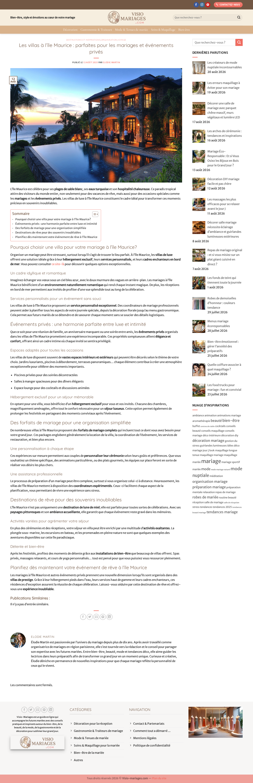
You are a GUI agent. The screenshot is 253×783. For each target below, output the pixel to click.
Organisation (109, 40)
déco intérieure (212, 435)
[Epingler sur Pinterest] (103, 617)
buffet (196, 426)
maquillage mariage (211, 455)
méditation (216, 476)
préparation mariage (209, 487)
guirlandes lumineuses (213, 445)
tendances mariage (222, 512)
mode (205, 469)
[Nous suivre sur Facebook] (196, 5)
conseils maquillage (212, 430)
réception (198, 502)
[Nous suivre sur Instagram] (202, 5)
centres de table (208, 426)
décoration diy (229, 435)
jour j (206, 450)
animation (210, 415)
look (212, 450)
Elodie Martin (111, 62)
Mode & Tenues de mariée (131, 29)
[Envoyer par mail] (96, 617)
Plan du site (159, 778)
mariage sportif (231, 462)
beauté (216, 421)
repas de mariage (225, 492)
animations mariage (229, 415)
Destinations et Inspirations (83, 40)
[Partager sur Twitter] (90, 617)
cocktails (220, 426)
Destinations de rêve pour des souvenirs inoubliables (48, 232)
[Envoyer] (239, 17)
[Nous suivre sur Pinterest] (207, 5)
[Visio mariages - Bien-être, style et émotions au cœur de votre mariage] (126, 17)
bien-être (231, 420)
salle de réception (231, 503)
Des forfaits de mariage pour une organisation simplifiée (50, 228)
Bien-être (184, 29)
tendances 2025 (222, 507)
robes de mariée (205, 497)
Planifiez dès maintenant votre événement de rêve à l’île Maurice (56, 237)
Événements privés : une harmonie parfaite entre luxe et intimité (56, 223)
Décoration (70, 29)
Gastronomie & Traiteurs (96, 29)
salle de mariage (213, 502)
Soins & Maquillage (163, 29)
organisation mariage (210, 481)
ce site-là (58, 264)
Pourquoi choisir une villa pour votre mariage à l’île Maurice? (53, 219)
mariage (211, 461)
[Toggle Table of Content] (93, 214)
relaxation (209, 492)
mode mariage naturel (220, 469)
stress (195, 507)
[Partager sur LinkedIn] (110, 617)
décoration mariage (208, 440)
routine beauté (227, 497)
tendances (206, 507)
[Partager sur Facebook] (83, 617)
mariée (196, 469)
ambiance (198, 415)
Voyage (122, 40)
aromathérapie (201, 421)
